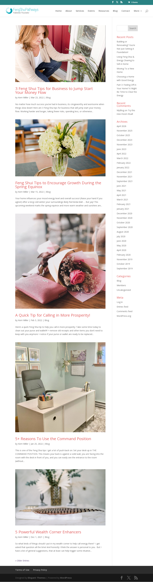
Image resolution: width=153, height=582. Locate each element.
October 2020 (123, 222)
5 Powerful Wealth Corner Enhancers (48, 532)
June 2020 (121, 240)
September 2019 (125, 268)
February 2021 (124, 204)
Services (80, 11)
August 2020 (123, 231)
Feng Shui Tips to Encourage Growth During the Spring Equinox (58, 184)
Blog (115, 11)
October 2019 (123, 263)
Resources (104, 11)
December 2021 (124, 172)
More (136, 11)
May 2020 (121, 245)
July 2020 (121, 236)
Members (121, 285)
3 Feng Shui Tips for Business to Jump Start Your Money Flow (54, 90)
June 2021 (121, 185)
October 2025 (123, 135)
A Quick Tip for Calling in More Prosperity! (52, 315)
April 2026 (121, 126)
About (68, 11)
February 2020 (124, 254)
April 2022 (121, 153)
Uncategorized (124, 290)
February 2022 (124, 162)
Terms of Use (22, 569)
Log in (120, 302)
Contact (125, 11)
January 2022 (123, 167)
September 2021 (125, 181)
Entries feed (122, 306)
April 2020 (121, 250)
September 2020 (125, 227)
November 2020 (124, 217)
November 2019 (124, 259)
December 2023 (124, 139)
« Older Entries (22, 560)
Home (58, 11)
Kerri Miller (23, 97)
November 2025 (124, 130)
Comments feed (124, 311)
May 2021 (121, 190)
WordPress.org (124, 315)
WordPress (66, 577)
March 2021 (122, 199)
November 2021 (124, 176)
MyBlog (120, 110)
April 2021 (121, 195)
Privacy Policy (40, 569)
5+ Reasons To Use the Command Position (53, 438)
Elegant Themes (37, 577)
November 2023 (124, 144)
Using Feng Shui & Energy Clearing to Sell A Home (125, 60)
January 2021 (123, 208)
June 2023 (121, 149)
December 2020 (124, 213)
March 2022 (122, 158)
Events (91, 11)
